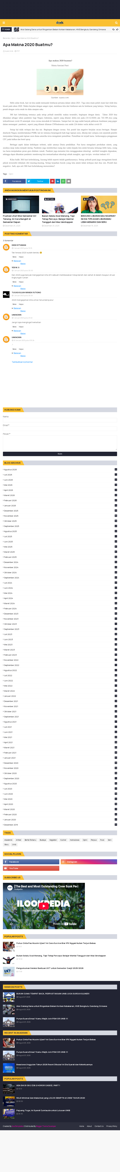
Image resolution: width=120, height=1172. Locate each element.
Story (6, 844)
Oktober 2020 (60, 773)
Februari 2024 (60, 608)
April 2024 (60, 598)
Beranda (6, 38)
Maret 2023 (60, 649)
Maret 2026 (60, 495)
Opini (13, 38)
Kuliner (63, 840)
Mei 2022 (60, 685)
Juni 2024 (60, 588)
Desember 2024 (60, 562)
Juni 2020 (60, 794)
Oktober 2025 (60, 521)
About (89, 1126)
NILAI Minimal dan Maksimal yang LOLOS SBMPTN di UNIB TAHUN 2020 (50, 1098)
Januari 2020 (60, 819)
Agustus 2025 (60, 531)
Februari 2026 (60, 500)
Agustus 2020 (60, 783)
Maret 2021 (60, 747)
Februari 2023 (60, 655)
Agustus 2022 (60, 670)
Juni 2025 (60, 541)
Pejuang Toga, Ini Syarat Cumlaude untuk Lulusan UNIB (43, 1110)
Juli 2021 (60, 727)
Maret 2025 (60, 552)
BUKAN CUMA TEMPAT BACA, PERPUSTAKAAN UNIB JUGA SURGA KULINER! (52, 993)
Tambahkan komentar (22, 362)
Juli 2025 (60, 536)
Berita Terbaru (30, 840)
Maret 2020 (60, 809)
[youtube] (31, 868)
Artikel (18, 840)
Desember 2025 (60, 510)
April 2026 (60, 490)
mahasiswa (74, 840)
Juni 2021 (60, 732)
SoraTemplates (17, 1126)
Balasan (17, 260)
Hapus (21, 257)
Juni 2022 (60, 680)
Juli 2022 (60, 675)
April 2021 (60, 742)
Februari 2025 (60, 557)
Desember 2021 (60, 701)
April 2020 (60, 804)
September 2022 (60, 665)
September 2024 (60, 577)
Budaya (43, 840)
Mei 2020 (60, 799)
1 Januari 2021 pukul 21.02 (23, 318)
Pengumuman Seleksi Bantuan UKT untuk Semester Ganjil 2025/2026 (49, 968)
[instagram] (89, 861)
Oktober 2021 (60, 711)
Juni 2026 (60, 479)
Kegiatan (53, 840)
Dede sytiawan (19, 245)
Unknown (16, 315)
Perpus (94, 840)
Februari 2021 (60, 752)
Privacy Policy (111, 1126)
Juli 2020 (60, 788)
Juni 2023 (60, 639)
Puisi (102, 840)
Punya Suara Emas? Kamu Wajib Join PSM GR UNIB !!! (42, 1018)
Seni (109, 840)
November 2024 (60, 567)
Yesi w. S (15, 267)
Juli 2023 (60, 634)
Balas (14, 257)
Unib (14, 844)
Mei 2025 (60, 546)
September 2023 (60, 629)
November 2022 (60, 660)
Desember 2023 (60, 613)
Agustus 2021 (60, 721)
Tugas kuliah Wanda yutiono (26, 292)
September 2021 (60, 716)
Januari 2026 (60, 505)
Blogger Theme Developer (46, 1126)
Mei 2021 (60, 737)
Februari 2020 (60, 814)
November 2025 (60, 516)
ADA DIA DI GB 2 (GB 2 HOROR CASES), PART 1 (38, 1085)
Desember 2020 (60, 763)
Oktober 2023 (60, 624)
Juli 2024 (60, 582)
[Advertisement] (60, 9)
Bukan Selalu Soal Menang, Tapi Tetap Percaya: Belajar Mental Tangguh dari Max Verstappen (58, 218)
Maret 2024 (60, 603)
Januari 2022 (60, 696)
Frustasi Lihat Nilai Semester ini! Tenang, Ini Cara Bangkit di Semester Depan (19, 218)
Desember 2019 (60, 824)
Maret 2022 (60, 691)
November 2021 (60, 706)
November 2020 (60, 768)
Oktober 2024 (60, 572)
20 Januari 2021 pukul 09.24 (24, 340)
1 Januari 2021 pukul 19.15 (23, 248)
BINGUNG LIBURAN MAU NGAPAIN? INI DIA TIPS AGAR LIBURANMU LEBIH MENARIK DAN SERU (98, 218)
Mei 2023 (60, 644)
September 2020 (60, 778)
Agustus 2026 (60, 469)
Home (81, 1126)
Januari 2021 (60, 757)
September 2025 (60, 526)
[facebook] (31, 861)
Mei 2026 (60, 485)
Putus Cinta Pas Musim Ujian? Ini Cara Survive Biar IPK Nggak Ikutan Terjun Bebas (56, 943)
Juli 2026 (60, 474)
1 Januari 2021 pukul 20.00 (23, 270)
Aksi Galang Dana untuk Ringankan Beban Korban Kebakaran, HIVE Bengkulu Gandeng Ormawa (63, 29)
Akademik (8, 840)
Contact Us (99, 1126)
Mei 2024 (60, 593)
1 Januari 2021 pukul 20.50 (23, 295)
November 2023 (60, 618)
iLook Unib (9, 51)
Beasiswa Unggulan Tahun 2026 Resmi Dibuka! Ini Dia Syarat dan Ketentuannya (54, 1064)
